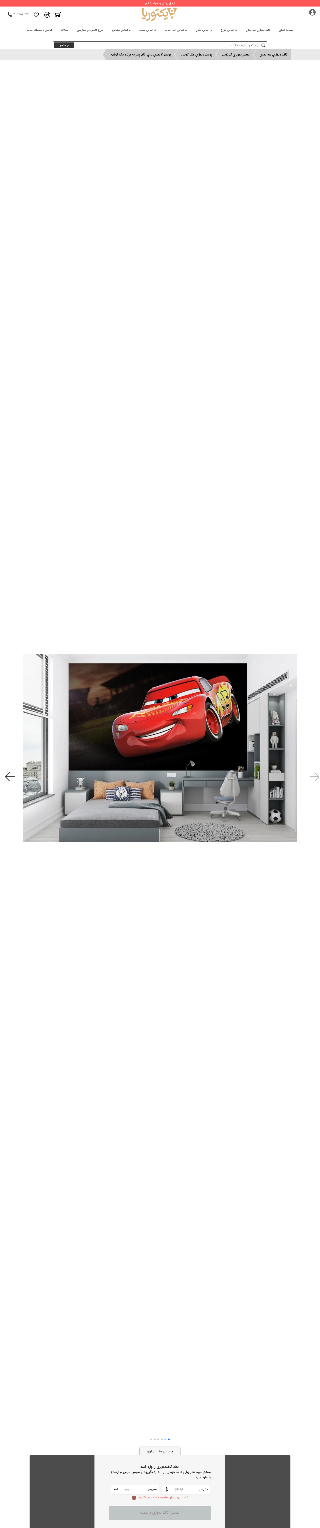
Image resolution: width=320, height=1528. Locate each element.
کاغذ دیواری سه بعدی (258, 30)
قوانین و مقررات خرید (39, 30)
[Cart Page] (58, 15)
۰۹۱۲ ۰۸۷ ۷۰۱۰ (21, 14)
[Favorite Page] (36, 15)
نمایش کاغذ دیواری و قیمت (160, 1512)
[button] (169, 1439)
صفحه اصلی (286, 30)
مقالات (64, 30)
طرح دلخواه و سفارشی (90, 30)
